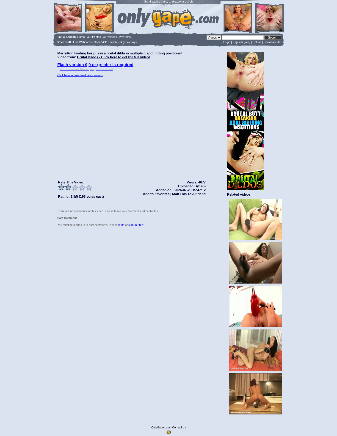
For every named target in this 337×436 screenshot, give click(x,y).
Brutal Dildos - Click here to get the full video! (113, 57)
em (203, 186)
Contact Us (179, 427)
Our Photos (94, 37)
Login (226, 42)
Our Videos (110, 37)
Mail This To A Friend (188, 194)
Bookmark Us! (272, 42)
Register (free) (241, 42)
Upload (257, 42)
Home (81, 37)
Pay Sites (125, 37)
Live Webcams (82, 42)
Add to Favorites (156, 194)
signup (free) (136, 225)
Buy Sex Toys (128, 42)
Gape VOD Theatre (106, 42)
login (121, 225)
